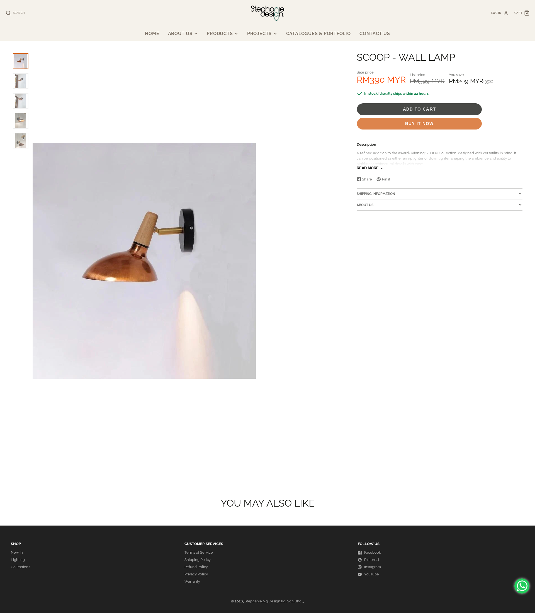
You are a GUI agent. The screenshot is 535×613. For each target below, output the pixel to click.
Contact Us (374, 33)
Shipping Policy (197, 560)
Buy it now (419, 123)
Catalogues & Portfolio (318, 33)
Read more (368, 168)
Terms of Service (198, 552)
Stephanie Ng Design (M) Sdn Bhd (273, 601)
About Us (180, 33)
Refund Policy (196, 567)
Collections (20, 567)
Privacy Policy (196, 574)
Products (220, 33)
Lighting (18, 560)
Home (152, 33)
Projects (259, 33)
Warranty (192, 581)
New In (17, 552)
